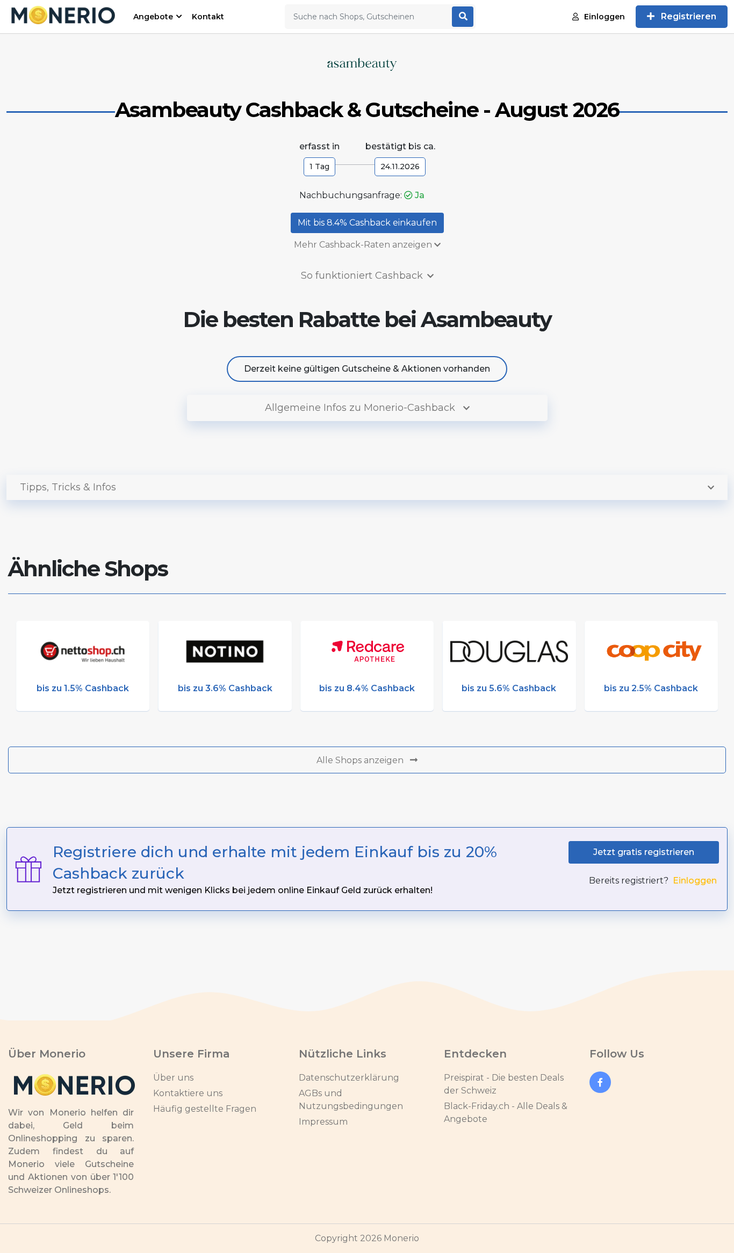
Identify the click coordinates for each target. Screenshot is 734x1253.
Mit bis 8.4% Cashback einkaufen (367, 223)
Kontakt (208, 16)
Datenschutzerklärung (349, 1078)
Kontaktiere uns (187, 1093)
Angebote (153, 16)
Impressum (323, 1122)
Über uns (173, 1078)
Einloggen (604, 16)
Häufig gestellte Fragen (204, 1109)
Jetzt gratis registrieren (643, 852)
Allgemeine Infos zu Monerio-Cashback (361, 408)
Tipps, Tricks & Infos (68, 487)
